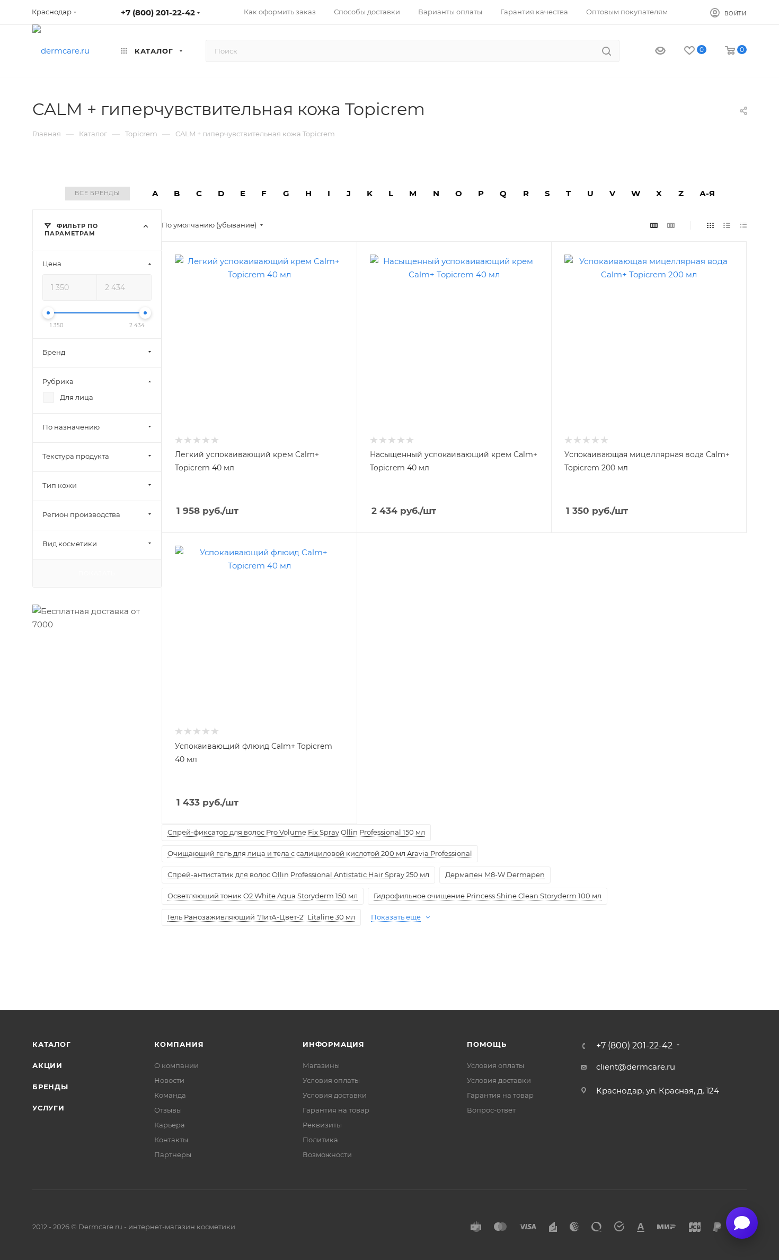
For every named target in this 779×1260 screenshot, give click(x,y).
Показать (96, 572)
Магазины (321, 1065)
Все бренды (97, 193)
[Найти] (606, 51)
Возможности (327, 1154)
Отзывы (168, 1110)
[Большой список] (670, 225)
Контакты (171, 1139)
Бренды (50, 1086)
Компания (178, 1044)
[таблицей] (743, 225)
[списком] (727, 225)
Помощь (487, 1044)
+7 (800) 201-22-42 (158, 12)
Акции (47, 1065)
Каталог (51, 1044)
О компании (176, 1065)
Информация (334, 1044)
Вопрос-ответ (491, 1110)
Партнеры (172, 1154)
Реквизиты (322, 1125)
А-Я (707, 193)
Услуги (48, 1108)
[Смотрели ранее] (651, 51)
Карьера (169, 1125)
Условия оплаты (331, 1080)
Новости (169, 1080)
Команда (170, 1095)
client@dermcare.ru (635, 1067)
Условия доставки (335, 1095)
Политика (320, 1139)
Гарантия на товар (336, 1110)
